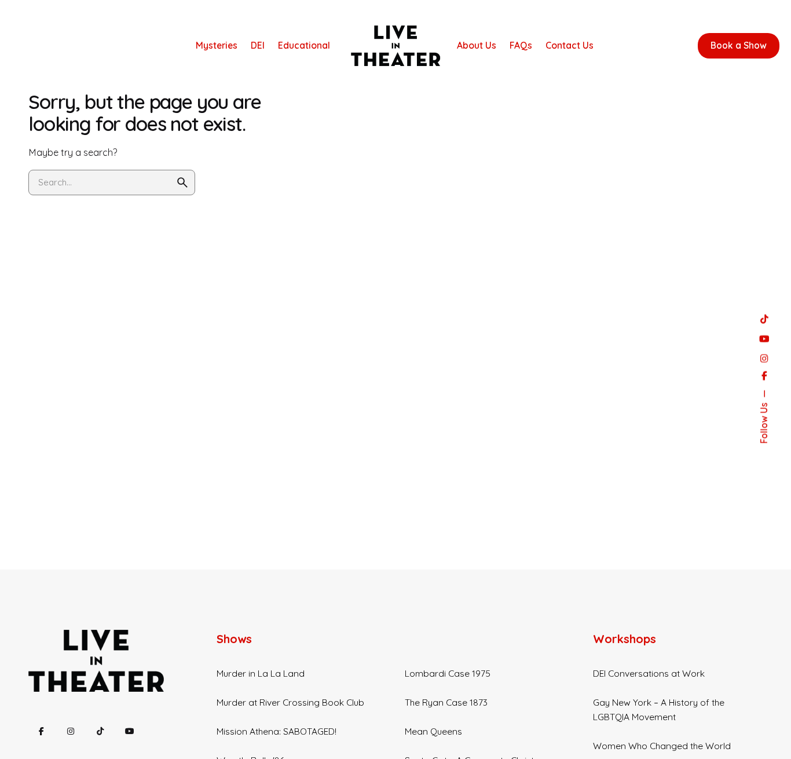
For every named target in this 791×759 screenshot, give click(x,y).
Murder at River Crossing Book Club (290, 702)
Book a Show (739, 45)
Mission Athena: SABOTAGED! (276, 731)
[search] (182, 182)
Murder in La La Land (261, 673)
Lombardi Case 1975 (447, 673)
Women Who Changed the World (662, 745)
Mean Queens (433, 731)
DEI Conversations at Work (649, 673)
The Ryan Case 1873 (446, 702)
